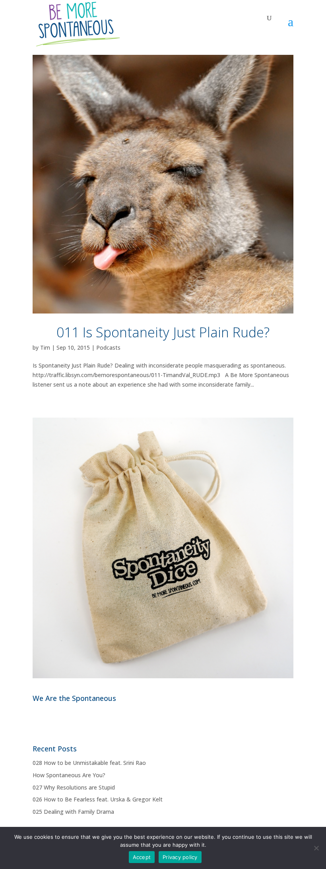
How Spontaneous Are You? (69, 775)
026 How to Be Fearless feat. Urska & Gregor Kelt (98, 799)
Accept (142, 857)
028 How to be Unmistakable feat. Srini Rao (89, 762)
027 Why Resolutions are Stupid (74, 787)
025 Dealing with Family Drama (73, 811)
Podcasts (108, 347)
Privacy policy (180, 857)
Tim (45, 347)
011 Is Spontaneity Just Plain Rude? (163, 332)
